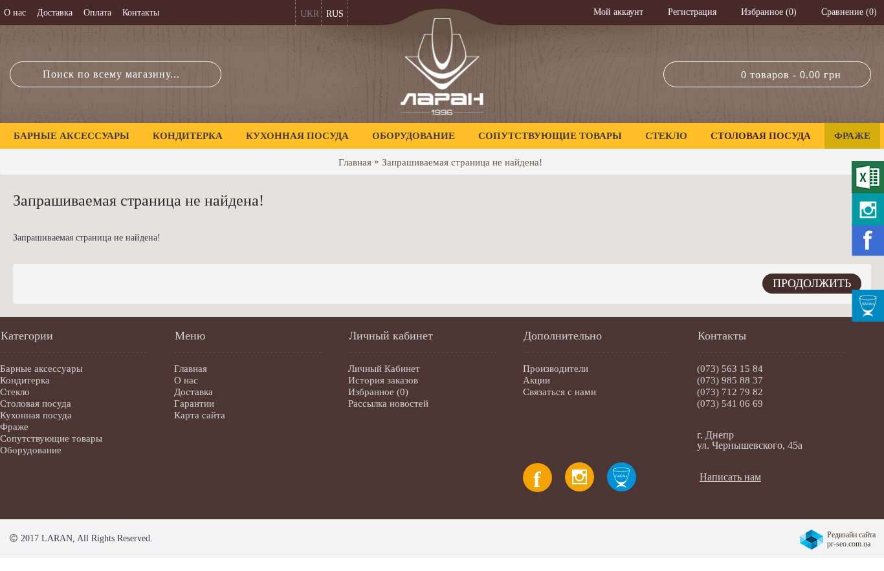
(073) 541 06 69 (730, 403)
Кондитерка (25, 380)
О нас (186, 380)
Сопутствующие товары (51, 438)
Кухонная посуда (36, 415)
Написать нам (730, 477)
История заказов (383, 380)
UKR (309, 14)
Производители (555, 368)
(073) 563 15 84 (730, 368)
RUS (335, 14)
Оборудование (30, 450)
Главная (354, 162)
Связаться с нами (559, 392)
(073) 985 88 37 (730, 380)
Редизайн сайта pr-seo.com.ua (851, 539)
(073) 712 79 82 (730, 392)
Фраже (14, 427)
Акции (536, 380)
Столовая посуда (35, 403)
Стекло (15, 392)
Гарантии (194, 403)
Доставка (193, 392)
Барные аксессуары (41, 368)
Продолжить (812, 283)
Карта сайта (199, 415)
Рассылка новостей (388, 403)
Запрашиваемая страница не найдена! (462, 162)
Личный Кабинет (384, 368)
